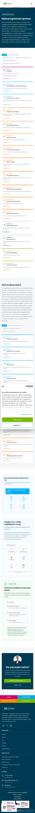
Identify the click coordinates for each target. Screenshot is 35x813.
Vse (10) (4, 325)
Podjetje (4, 743)
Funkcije (4, 734)
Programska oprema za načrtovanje (11, 765)
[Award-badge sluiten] (16, 804)
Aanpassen (16, 425)
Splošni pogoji (17, 796)
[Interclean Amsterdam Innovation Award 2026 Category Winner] (22, 804)
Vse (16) (4, 54)
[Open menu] (31, 3)
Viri (2, 740)
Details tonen (26, 414)
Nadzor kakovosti (6, 759)
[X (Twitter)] (7, 725)
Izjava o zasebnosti (17, 794)
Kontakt (4, 746)
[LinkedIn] (11, 725)
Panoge (4, 737)
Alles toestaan (17, 419)
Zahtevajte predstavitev (16, 681)
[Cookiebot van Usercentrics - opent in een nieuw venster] (25, 386)
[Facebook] (3, 725)
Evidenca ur (5, 767)
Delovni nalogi (5, 762)
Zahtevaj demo (5, 749)
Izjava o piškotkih (17, 799)
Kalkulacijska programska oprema (10, 757)
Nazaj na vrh (18, 810)
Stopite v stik (17, 685)
